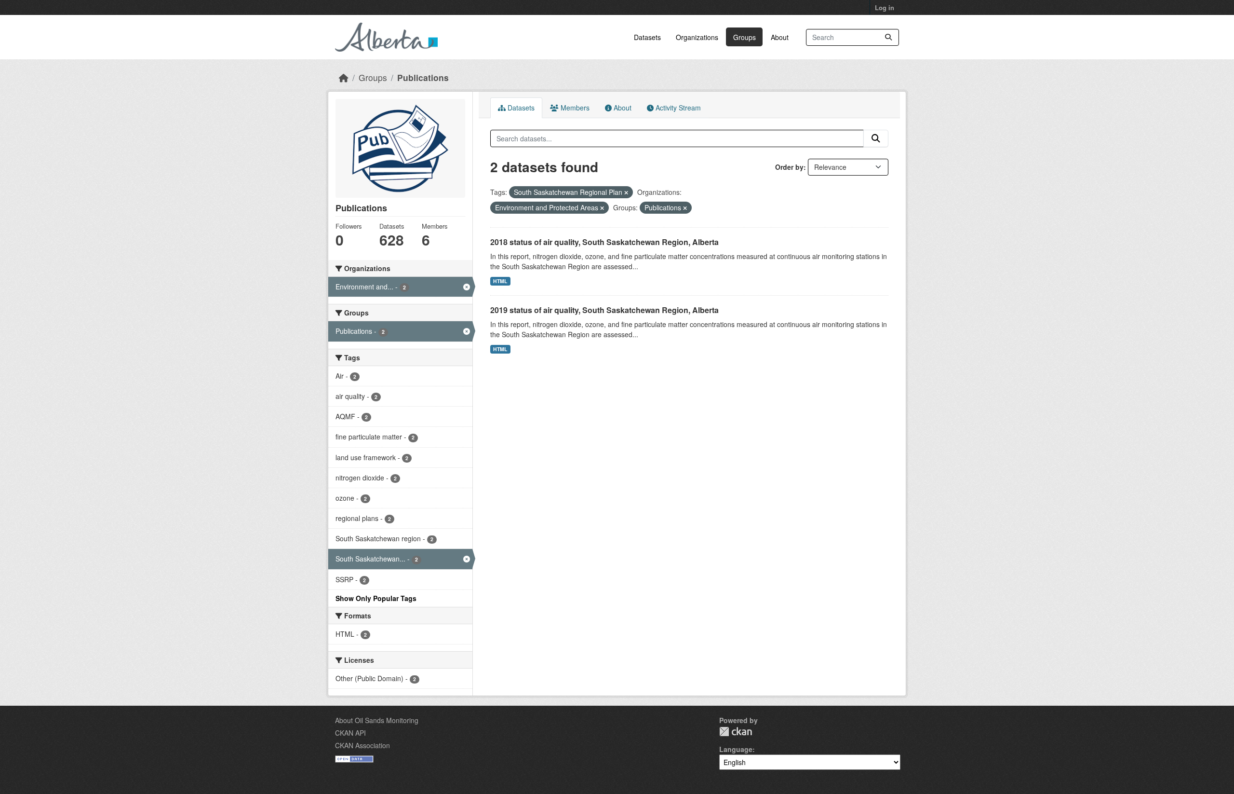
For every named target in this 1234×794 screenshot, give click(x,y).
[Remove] (626, 192)
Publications (423, 77)
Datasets (647, 37)
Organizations (697, 37)
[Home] (344, 77)
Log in (884, 7)
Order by (789, 167)
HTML (500, 281)
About (780, 37)
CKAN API (350, 733)
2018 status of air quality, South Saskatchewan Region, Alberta (604, 241)
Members (574, 107)
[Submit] (888, 37)
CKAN (735, 731)
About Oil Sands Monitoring (376, 720)
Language (735, 749)
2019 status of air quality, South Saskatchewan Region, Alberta (604, 309)
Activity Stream (677, 107)
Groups (744, 37)
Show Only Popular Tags (375, 598)
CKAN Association (362, 745)
